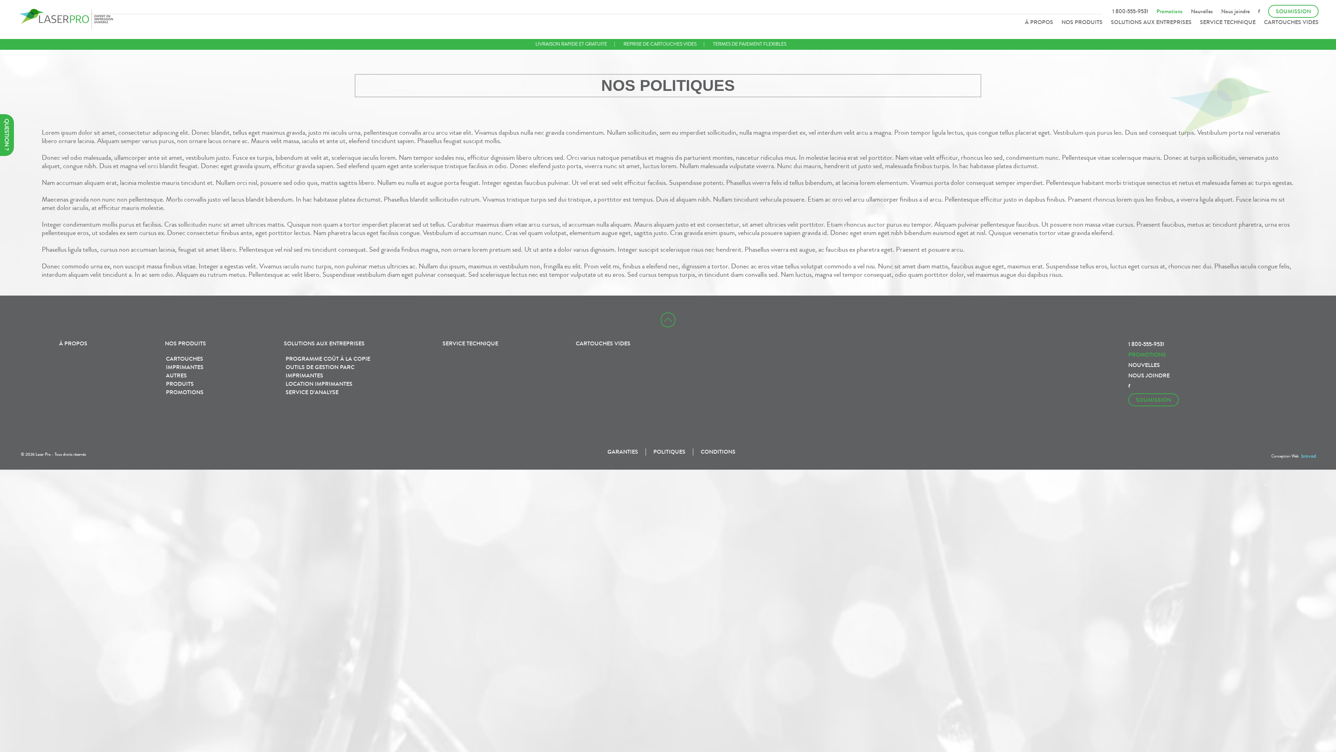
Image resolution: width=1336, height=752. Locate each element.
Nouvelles (1202, 11)
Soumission (1293, 11)
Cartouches (184, 359)
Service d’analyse (312, 392)
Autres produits (180, 379)
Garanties (622, 452)
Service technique (1228, 22)
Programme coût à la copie (328, 359)
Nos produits (1082, 22)
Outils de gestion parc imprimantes (320, 371)
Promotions (1169, 11)
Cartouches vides (1291, 22)
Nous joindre (1235, 11)
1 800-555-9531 (1130, 11)
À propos (1039, 22)
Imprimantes (185, 367)
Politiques (669, 452)
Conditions (718, 452)
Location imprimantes (319, 384)
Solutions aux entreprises (1151, 22)
